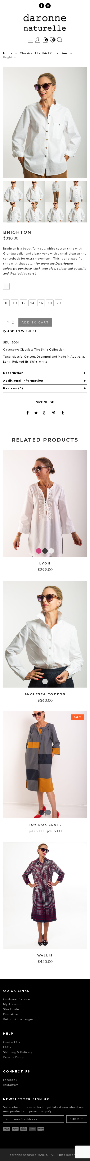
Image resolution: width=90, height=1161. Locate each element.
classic (17, 356)
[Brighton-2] (55, 212)
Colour (7, 279)
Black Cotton (45, 551)
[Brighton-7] (34, 191)
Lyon (44, 563)
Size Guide (45, 402)
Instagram (10, 1084)
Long (6, 361)
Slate (48, 812)
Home (7, 53)
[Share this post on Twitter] (36, 412)
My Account (12, 1004)
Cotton (29, 356)
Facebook (10, 1079)
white (43, 361)
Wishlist (52, 40)
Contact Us (11, 1042)
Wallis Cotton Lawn (45, 943)
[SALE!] (45, 764)
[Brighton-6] (55, 191)
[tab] (45, 373)
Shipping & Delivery (17, 1052)
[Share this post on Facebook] (27, 412)
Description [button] (13, 373)
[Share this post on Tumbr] (62, 412)
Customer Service (16, 999)
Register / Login (37, 39)
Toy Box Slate (45, 824)
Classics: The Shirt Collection (43, 53)
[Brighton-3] (34, 212)
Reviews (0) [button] (13, 388)
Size (5, 295)
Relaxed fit (20, 361)
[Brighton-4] (13, 212)
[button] (6, 286)
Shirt (33, 361)
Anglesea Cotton (45, 694)
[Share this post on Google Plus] (45, 412)
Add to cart (35, 322)
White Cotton (51, 551)
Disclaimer (11, 1014)
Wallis (45, 955)
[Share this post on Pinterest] (53, 412)
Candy (38, 551)
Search (59, 39)
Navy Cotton (42, 812)
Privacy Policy (13, 1057)
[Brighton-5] (76, 191)
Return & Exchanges (18, 1019)
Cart (44, 40)
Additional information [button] (23, 380)
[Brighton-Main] (13, 191)
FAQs (7, 1047)
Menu (30, 39)
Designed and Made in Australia (60, 356)
